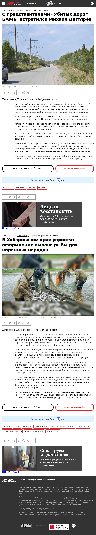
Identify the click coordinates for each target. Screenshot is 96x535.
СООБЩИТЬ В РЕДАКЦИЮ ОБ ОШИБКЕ (42, 480)
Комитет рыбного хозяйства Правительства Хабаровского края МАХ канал (31, 317)
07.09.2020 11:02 (8, 10)
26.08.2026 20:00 (8, 236)
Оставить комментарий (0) (74, 168)
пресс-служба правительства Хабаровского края (21, 87)
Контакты (22, 480)
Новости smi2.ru (10, 228)
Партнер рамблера (40, 525)
